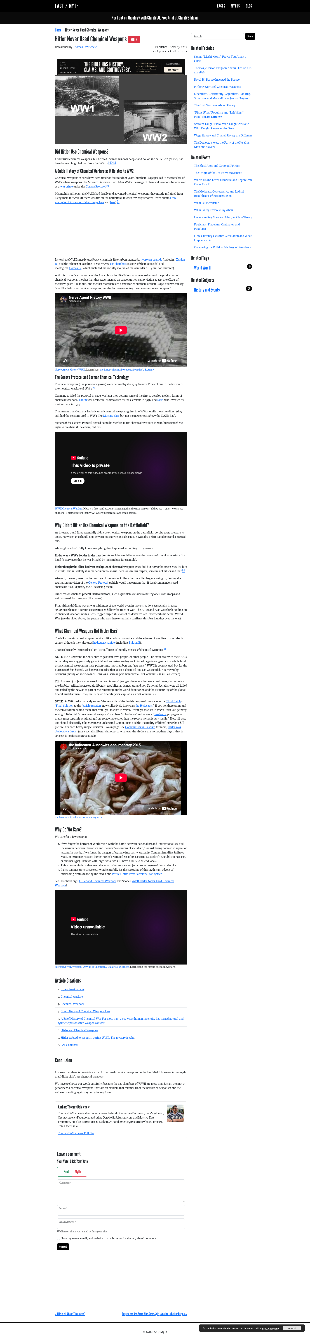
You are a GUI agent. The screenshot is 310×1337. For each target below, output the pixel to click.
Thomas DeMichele (85, 47)
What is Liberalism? (206, 203)
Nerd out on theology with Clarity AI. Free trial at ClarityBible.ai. (155, 18)
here (112, 202)
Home (58, 30)
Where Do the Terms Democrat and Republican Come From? (223, 182)
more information (270, 1328)
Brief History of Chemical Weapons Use (85, 1011)
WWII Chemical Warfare (68, 508)
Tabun (83, 399)
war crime (66, 186)
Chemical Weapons (72, 1004)
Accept (292, 1328)
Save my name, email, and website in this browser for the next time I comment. (109, 1238)
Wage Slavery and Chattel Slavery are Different (223, 135)
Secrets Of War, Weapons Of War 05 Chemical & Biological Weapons (92, 966)
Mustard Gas (111, 415)
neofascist (160, 714)
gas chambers (118, 263)
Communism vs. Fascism (140, 727)
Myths (235, 6)
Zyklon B (134, 642)
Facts (221, 6)
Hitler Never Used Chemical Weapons (217, 86)
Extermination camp (73, 989)
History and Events (222, 290)
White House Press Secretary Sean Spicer (137, 874)
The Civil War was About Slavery (214, 105)
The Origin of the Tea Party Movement (217, 172)
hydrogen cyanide (151, 259)
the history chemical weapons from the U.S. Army (127, 369)
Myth (78, 1171)
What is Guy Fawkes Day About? (214, 210)
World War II (222, 268)
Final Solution (64, 705)
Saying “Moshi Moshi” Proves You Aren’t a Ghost (220, 58)
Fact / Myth (67, 6)
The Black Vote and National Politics (216, 165)
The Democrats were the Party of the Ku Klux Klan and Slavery (221, 144)
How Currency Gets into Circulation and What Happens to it (223, 238)
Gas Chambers (69, 1045)
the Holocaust (143, 705)
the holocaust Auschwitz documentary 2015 (78, 817)
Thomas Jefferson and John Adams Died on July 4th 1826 (223, 70)
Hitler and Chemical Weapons (97, 881)
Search (250, 36)
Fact (66, 1171)
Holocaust (75, 268)
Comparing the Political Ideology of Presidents (222, 247)
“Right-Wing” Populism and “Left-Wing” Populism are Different (218, 114)
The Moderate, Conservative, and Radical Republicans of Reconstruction (219, 193)
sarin (160, 399)
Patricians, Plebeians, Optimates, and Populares (217, 226)
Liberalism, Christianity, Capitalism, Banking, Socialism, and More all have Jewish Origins (222, 96)
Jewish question (91, 705)
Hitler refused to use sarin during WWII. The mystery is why (97, 1037)
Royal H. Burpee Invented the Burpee (216, 79)
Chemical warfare (72, 996)
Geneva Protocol (96, 186)
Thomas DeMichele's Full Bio (76, 1133)
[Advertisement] (121, 232)
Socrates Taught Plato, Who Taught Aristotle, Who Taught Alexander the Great (222, 126)
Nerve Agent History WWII (70, 369)
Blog (249, 6)
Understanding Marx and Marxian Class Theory (223, 217)
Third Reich (173, 701)
